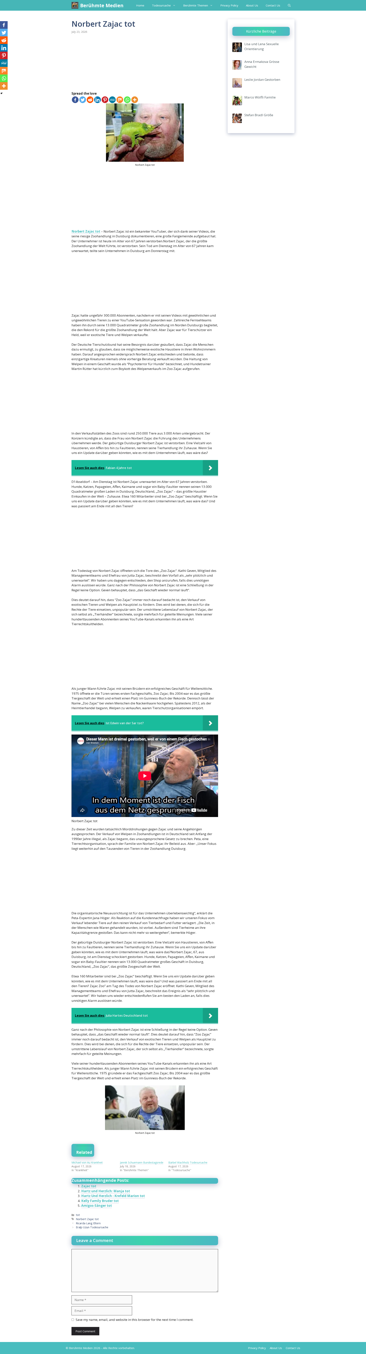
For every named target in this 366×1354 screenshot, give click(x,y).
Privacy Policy (229, 5)
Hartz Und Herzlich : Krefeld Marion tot (113, 1196)
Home (140, 5)
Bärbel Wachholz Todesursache (187, 1162)
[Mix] (119, 99)
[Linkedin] (97, 99)
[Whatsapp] (127, 99)
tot (78, 1215)
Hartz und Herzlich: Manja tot (105, 1191)
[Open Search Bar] (289, 5)
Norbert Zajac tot (85, 231)
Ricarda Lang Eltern (88, 1223)
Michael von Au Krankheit (87, 1162)
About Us (252, 5)
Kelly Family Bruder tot (100, 1201)
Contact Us (273, 5)
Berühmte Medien (102, 5)
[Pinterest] (105, 99)
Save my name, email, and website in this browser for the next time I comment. (134, 1319)
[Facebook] (75, 99)
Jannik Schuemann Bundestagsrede (141, 1162)
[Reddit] (90, 99)
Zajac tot (88, 1186)
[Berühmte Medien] (74, 5)
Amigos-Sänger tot (96, 1205)
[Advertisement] (144, 63)
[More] (134, 99)
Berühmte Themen (195, 5)
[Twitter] (82, 99)
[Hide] (1, 93)
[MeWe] (112, 99)
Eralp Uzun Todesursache (92, 1227)
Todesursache (161, 5)
